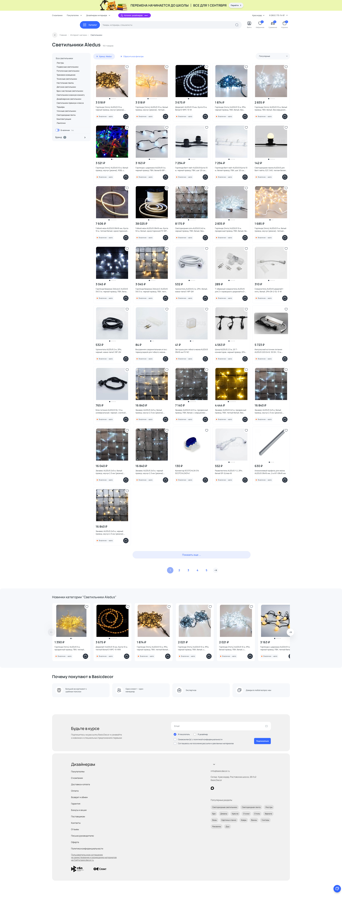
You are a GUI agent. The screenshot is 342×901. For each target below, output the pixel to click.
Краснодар (257, 15)
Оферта (75, 842)
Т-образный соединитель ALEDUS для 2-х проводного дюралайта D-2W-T (230, 290)
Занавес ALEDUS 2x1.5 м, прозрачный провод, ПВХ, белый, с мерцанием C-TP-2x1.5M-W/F (191, 411)
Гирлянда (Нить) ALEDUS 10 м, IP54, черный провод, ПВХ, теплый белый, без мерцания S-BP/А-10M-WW (152, 648)
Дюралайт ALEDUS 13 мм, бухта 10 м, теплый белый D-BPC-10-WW (112, 648)
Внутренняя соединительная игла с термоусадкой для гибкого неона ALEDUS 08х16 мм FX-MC (151, 350)
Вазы (214, 820)
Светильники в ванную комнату (71, 95)
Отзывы (75, 829)
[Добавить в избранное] (127, 66)
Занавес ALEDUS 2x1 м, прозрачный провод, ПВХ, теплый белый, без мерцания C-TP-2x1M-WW (230, 411)
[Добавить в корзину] (126, 116)
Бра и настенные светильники (70, 91)
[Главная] (66, 25)
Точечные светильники (67, 79)
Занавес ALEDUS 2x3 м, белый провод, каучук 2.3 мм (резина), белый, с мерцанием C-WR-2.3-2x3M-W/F (269, 411)
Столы (257, 813)
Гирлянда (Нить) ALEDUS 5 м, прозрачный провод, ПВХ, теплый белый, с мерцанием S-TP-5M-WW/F (71, 648)
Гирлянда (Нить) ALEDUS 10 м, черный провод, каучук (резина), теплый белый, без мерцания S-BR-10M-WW (111, 108)
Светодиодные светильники (224, 807)
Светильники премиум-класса (70, 103)
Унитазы (265, 820)
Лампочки (61, 123)
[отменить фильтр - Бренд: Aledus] (97, 56)
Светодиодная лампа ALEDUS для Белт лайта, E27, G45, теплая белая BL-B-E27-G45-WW (270, 169)
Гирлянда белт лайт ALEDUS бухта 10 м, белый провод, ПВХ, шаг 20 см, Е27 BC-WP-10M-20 (231, 169)
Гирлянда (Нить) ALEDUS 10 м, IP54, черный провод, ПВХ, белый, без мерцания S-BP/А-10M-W (230, 108)
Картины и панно (228, 820)
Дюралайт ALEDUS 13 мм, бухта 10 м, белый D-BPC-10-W (191, 108)
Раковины (216, 826)
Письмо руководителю (82, 835)
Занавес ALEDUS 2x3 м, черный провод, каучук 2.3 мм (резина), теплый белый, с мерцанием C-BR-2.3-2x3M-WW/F (111, 532)
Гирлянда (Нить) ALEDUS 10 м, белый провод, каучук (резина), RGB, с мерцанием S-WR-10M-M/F (112, 169)
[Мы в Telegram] (234, 788)
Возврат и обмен (79, 797)
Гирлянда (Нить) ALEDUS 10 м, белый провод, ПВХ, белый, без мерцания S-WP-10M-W (271, 108)
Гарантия (75, 803)
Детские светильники (66, 87)
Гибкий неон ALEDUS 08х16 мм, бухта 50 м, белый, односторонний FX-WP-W (151, 229)
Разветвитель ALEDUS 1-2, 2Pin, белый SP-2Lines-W (229, 472)
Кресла (235, 813)
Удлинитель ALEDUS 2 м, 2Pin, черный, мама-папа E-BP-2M (109, 350)
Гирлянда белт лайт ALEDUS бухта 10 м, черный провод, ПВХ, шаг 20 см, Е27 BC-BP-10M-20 (191, 169)
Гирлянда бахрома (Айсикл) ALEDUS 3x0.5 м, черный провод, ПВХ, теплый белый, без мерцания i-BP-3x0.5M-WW (151, 290)
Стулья (246, 813)
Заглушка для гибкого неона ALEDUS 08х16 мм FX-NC (191, 350)
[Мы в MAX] (212, 788)
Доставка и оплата (80, 784)
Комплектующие (64, 119)
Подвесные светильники (67, 67)
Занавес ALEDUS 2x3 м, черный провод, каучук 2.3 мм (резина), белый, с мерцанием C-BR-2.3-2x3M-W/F (149, 472)
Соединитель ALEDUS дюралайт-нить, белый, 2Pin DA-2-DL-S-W (269, 290)
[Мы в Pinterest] (217, 788)
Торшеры (61, 107)
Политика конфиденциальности (87, 848)
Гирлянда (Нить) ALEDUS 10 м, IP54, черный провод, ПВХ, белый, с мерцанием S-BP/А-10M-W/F (193, 648)
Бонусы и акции (79, 810)
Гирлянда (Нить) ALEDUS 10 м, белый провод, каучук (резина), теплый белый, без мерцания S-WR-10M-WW (151, 108)
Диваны (223, 813)
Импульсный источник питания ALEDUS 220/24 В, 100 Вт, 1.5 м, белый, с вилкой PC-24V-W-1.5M (269, 350)
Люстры (60, 63)
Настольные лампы (65, 83)
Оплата (75, 790)
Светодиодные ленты (66, 115)
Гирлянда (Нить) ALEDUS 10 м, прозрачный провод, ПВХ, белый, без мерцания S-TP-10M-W (231, 229)
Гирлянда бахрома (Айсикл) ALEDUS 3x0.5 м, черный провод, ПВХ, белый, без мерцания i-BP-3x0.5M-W (112, 290)
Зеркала (268, 813)
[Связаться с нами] (337, 888)
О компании (57, 15)
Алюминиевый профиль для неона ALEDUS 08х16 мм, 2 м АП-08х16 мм (270, 472)
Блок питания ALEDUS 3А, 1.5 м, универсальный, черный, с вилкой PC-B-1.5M (111, 411)
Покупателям (77, 771)
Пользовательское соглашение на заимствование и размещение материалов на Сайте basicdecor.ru (94, 857)
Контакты (76, 822)
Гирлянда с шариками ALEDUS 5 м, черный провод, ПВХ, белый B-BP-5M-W (150, 169)
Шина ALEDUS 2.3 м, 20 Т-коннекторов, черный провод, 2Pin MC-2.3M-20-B (230, 350)
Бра (213, 813)
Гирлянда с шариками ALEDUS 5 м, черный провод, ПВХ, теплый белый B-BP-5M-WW (277, 648)
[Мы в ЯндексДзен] (228, 788)
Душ (227, 826)
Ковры (243, 820)
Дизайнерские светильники (69, 99)
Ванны (254, 820)
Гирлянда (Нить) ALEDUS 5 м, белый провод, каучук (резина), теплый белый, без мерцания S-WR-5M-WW (271, 229)
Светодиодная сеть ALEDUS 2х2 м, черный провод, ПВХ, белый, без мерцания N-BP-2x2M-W (190, 229)
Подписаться (262, 741)
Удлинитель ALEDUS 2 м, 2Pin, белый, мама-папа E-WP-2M (191, 290)
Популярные (264, 56)
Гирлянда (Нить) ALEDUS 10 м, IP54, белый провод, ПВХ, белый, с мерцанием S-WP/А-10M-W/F (234, 648)
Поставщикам (78, 816)
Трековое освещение (66, 75)
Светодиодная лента (251, 807)
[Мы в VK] (223, 788)
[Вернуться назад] (54, 35)
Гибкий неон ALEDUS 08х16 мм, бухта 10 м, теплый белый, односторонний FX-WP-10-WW (112, 229)
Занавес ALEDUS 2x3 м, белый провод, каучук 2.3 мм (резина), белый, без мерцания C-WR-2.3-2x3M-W (110, 472)
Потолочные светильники (68, 71)
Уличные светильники (66, 111)
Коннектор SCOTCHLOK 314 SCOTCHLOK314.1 (187, 472)
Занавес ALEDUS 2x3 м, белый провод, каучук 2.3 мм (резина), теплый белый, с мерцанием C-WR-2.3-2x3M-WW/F (151, 411)
